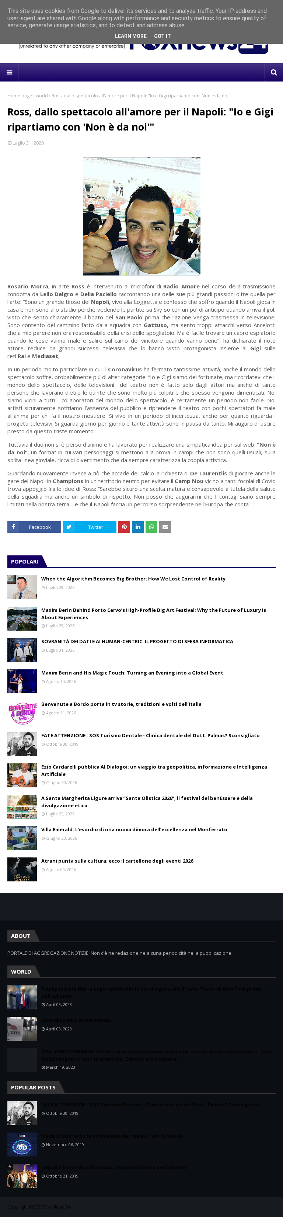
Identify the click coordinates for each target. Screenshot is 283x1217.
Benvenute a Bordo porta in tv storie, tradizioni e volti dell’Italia (121, 704)
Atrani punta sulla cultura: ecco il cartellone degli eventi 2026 (117, 860)
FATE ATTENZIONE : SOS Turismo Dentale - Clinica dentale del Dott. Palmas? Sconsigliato (150, 735)
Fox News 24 (57, 1207)
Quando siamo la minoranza (76, 1020)
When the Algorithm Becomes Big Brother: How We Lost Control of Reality (133, 578)
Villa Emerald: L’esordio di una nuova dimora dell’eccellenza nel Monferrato (134, 829)
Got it (162, 36)
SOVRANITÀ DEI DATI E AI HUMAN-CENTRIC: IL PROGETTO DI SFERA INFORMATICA (137, 641)
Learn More (131, 36)
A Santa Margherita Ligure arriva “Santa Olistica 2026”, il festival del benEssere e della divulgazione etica (147, 802)
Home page (19, 96)
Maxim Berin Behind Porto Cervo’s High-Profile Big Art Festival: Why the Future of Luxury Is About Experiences (153, 614)
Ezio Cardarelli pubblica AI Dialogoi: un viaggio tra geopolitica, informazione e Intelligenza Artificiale (154, 770)
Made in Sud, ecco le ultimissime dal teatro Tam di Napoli (111, 1136)
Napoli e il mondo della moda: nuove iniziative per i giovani (114, 1167)
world (42, 96)
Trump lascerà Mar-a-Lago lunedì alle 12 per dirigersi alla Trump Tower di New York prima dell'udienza (151, 992)
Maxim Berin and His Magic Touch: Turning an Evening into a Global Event (132, 672)
